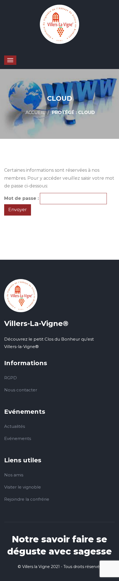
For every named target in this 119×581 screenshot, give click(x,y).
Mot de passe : (21, 198)
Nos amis (13, 474)
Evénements (17, 438)
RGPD (10, 377)
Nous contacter (20, 389)
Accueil (35, 112)
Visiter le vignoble (22, 487)
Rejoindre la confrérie (26, 499)
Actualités (14, 426)
